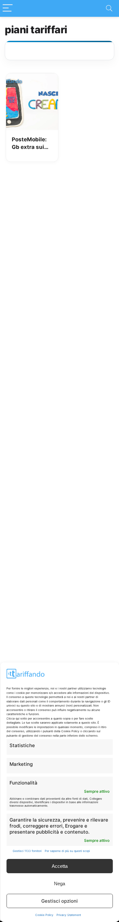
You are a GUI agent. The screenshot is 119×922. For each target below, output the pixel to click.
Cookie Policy (44, 915)
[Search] (109, 8)
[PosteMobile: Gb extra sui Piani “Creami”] (32, 77)
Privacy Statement (68, 915)
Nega (59, 883)
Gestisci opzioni (59, 901)
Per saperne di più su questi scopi (67, 851)
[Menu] (7, 8)
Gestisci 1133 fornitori (27, 851)
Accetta (60, 866)
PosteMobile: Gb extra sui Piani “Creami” (31, 143)
